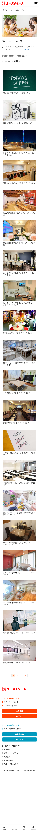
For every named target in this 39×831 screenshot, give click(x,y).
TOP (6, 10)
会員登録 (19, 711)
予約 (24, 829)
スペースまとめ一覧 (17, 10)
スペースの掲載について (12, 729)
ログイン (19, 716)
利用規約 (7, 757)
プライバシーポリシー (12, 753)
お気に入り (14, 829)
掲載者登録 (19, 734)
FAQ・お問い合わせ (11, 764)
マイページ (33, 829)
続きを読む (25, 49)
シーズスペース (19, 770)
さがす (4, 829)
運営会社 (7, 749)
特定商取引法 (8, 760)
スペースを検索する (11, 702)
